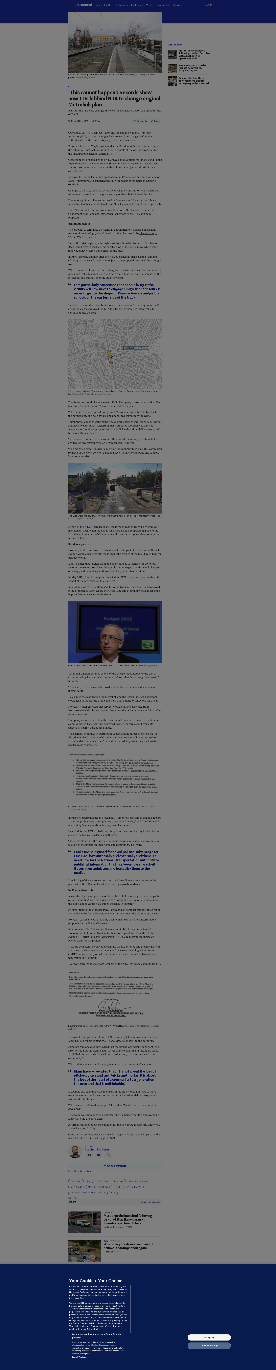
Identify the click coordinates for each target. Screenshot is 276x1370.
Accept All (209, 1337)
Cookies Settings (209, 1346)
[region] (138, 1317)
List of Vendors (79, 1357)
